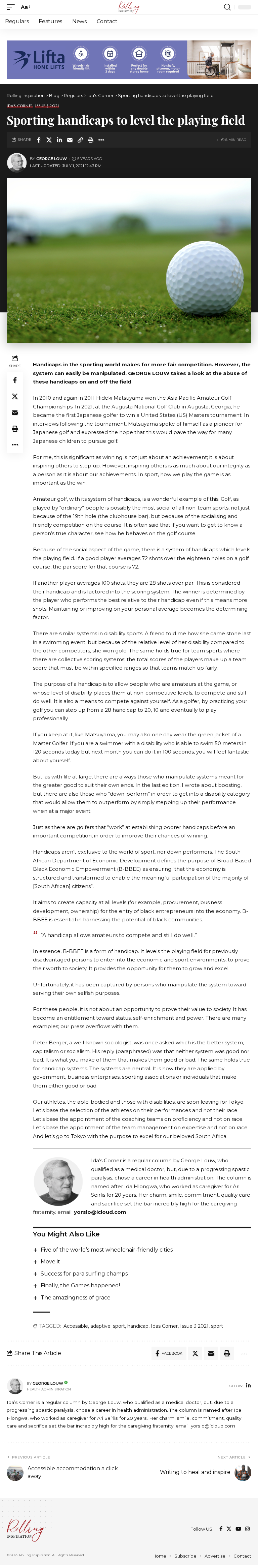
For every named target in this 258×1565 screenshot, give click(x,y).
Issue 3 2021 (47, 106)
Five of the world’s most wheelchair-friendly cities (107, 1250)
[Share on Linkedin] (59, 139)
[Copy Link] (80, 139)
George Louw (51, 158)
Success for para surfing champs (84, 1273)
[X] (229, 1529)
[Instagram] (247, 1529)
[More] (101, 139)
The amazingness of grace (76, 1297)
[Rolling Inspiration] (129, 7)
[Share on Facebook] (38, 139)
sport (217, 1326)
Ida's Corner (20, 106)
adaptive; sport (107, 1326)
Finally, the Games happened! (80, 1285)
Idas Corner (164, 1326)
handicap (137, 1326)
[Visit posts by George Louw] (17, 163)
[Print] (90, 139)
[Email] (70, 139)
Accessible (75, 1326)
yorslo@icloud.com (100, 1212)
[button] (12, 7)
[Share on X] (49, 139)
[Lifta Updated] (129, 59)
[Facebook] (221, 1529)
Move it (50, 1261)
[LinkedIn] (248, 1386)
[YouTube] (238, 1529)
